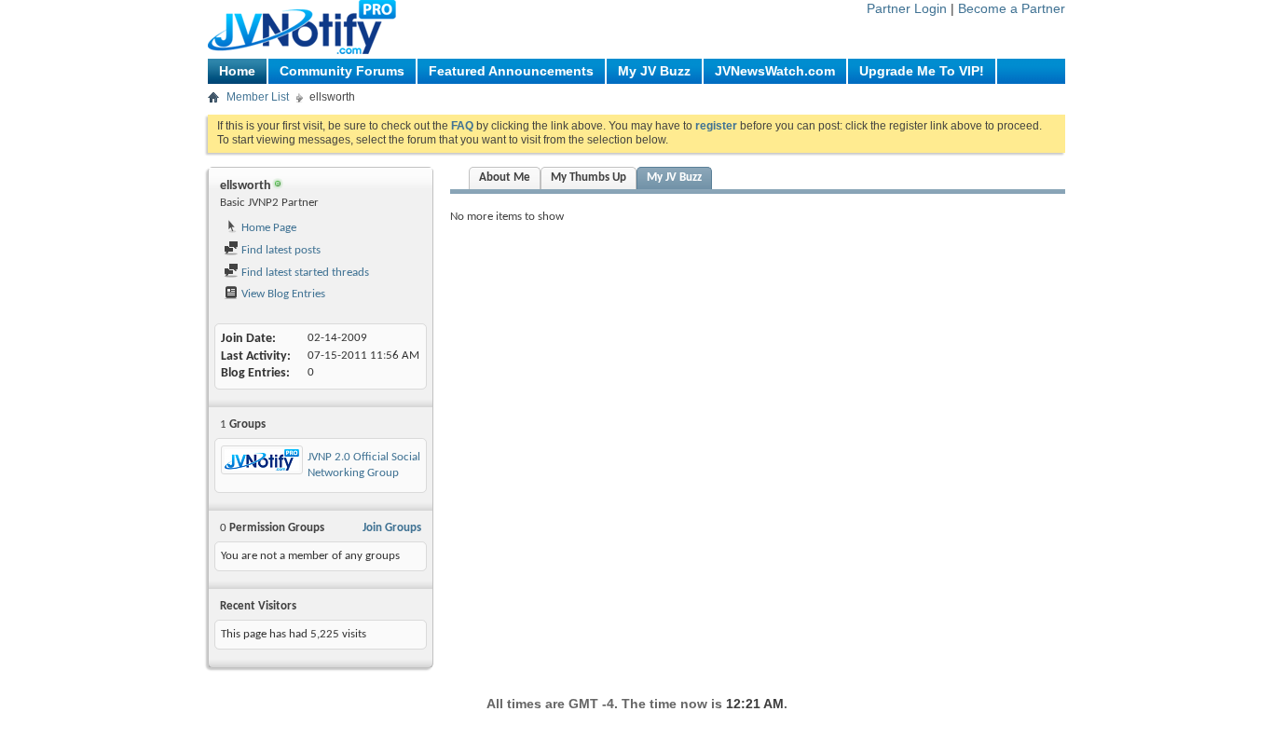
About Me (504, 177)
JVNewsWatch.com (775, 70)
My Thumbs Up (588, 177)
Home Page (267, 228)
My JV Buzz (654, 70)
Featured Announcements (511, 70)
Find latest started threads (304, 273)
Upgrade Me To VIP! (921, 70)
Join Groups (392, 528)
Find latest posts (280, 250)
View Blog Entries (282, 294)
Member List (257, 96)
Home (237, 70)
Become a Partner (1011, 8)
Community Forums (342, 70)
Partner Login (907, 8)
